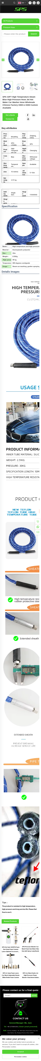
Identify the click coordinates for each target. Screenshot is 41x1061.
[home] (20, 9)
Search (34, 34)
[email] (37, 532)
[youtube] (38, 2)
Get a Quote (10, 115)
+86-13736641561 (12, 1026)
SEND (34, 995)
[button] (3, 60)
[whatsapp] (37, 526)
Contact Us (10, 119)
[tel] (37, 521)
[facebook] (30, 2)
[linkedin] (34, 2)
